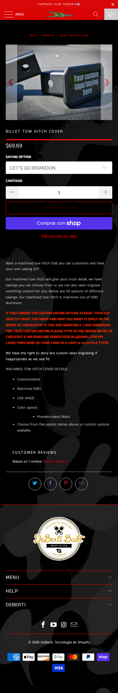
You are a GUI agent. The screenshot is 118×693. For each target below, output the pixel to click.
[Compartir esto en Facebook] (50, 484)
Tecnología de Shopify (72, 642)
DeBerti (47, 642)
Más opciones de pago (59, 236)
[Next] (107, 82)
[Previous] (11, 82)
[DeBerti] (59, 14)
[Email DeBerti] (74, 625)
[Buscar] (98, 14)
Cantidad (14, 181)
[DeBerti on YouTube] (53, 625)
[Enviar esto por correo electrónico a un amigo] (81, 484)
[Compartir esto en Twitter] (35, 484)
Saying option (18, 157)
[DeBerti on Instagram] (64, 625)
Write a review (55, 461)
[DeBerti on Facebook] (43, 625)
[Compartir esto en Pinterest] (66, 484)
